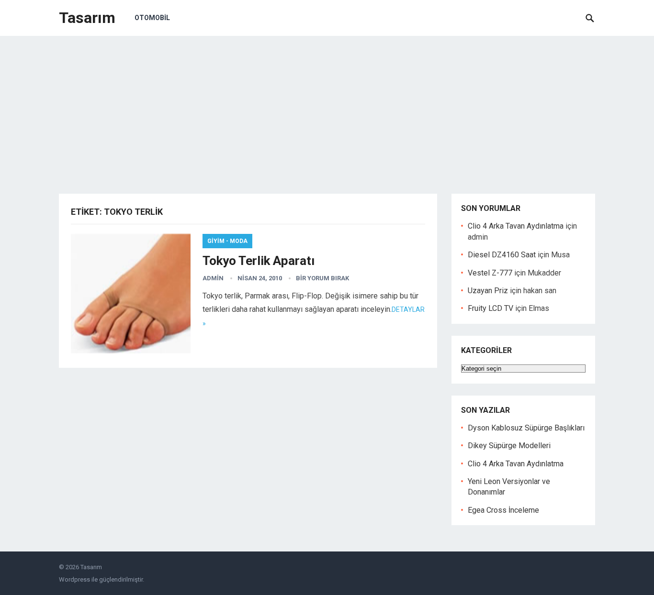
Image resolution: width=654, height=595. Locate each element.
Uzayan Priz (488, 290)
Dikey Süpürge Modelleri (509, 445)
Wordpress (74, 579)
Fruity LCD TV (490, 308)
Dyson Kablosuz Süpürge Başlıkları (526, 427)
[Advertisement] (327, 108)
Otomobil (152, 18)
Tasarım (87, 18)
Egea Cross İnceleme (503, 510)
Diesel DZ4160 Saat (502, 254)
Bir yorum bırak (322, 278)
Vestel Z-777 (490, 272)
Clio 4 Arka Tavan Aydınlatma (516, 226)
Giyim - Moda (227, 241)
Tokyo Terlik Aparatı (259, 260)
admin (213, 278)
